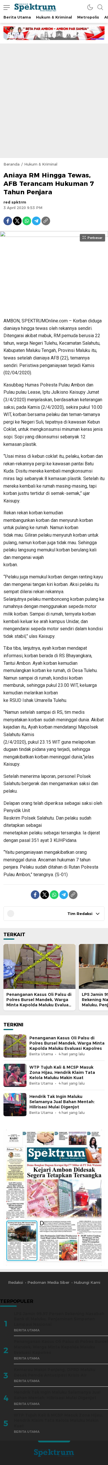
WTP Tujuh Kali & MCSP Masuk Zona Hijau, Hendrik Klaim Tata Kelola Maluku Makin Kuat (62, 1072)
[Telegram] (36, 221)
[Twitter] (17, 221)
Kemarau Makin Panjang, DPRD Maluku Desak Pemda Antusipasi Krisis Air (54, 1372)
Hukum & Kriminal (40, 164)
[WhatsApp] (26, 221)
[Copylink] (45, 221)
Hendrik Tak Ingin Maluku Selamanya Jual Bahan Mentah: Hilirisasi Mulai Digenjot (62, 1101)
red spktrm (14, 202)
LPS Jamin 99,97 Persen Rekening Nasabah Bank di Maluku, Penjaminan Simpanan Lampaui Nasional (59, 1319)
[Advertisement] (54, 100)
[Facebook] (7, 221)
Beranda (11, 164)
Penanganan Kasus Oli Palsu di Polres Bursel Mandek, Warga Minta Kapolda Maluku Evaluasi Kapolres (39, 1002)
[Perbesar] (54, 309)
